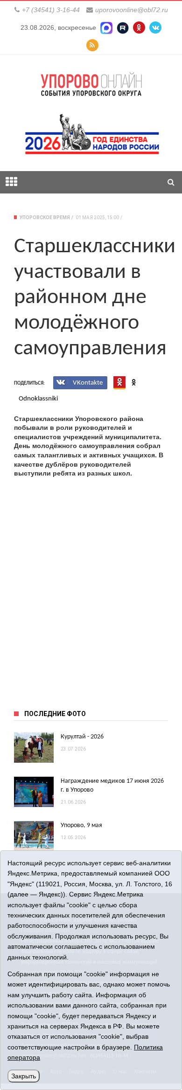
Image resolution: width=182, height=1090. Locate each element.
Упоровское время (45, 217)
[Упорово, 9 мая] (34, 836)
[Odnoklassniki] (139, 27)
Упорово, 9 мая (81, 825)
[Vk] (155, 27)
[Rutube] (123, 27)
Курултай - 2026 (82, 736)
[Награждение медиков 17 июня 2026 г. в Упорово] (34, 792)
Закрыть (23, 1076)
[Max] (106, 27)
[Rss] (92, 45)
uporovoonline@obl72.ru (131, 10)
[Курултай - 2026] (34, 747)
